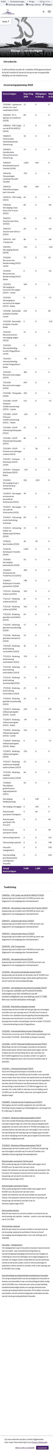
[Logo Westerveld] (8, 11)
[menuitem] (14, 4)
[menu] (49, 11)
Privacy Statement (39, 1442)
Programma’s (32, 1)
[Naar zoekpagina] (43, 11)
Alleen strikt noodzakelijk (25, 1448)
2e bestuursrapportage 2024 (18, 1)
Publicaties (4, 1)
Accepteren (42, 1448)
